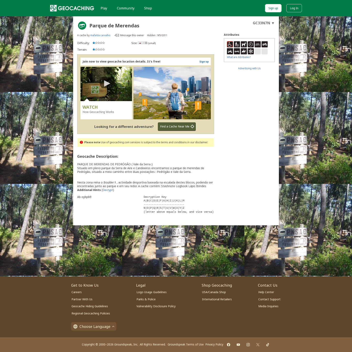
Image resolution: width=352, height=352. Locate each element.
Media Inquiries (268, 306)
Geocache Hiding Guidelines (90, 306)
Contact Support (269, 299)
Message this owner (132, 35)
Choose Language (94, 326)
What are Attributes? (239, 57)
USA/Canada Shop (214, 292)
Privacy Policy (214, 344)
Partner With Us (82, 299)
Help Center (266, 292)
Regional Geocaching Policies (91, 313)
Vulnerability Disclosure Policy (156, 306)
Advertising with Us (249, 68)
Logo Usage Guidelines (151, 292)
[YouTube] (238, 344)
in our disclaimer (197, 142)
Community (125, 8)
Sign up (273, 8)
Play (104, 8)
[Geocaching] (72, 8)
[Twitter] (257, 344)
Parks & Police (146, 299)
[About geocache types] (82, 25)
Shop (148, 8)
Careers (77, 292)
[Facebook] (228, 344)
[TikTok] (267, 344)
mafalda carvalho (100, 35)
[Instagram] (248, 344)
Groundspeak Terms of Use (186, 344)
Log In (294, 8)
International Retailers (217, 299)
